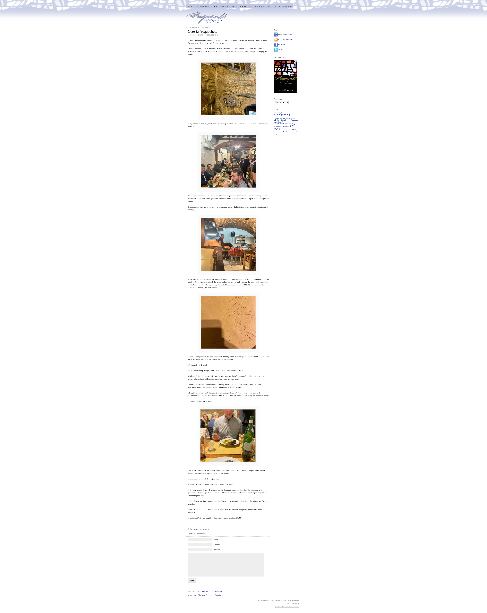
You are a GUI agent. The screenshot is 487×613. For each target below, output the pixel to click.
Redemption (285, 126)
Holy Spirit (280, 120)
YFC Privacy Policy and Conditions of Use (287, 606)
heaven (293, 118)
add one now (204, 529)
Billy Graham (282, 113)
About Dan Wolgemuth (225, 6)
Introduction (203, 6)
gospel (288, 118)
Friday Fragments (206, 17)
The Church (286, 132)
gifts (284, 118)
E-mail (217, 545)
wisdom (296, 132)
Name (217, 539)
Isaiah (289, 121)
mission (291, 123)
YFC (275, 134)
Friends (280, 118)
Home (190, 6)
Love (286, 123)
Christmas (282, 115)
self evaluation (284, 127)
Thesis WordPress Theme (278, 601)
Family (276, 118)
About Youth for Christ (253, 6)
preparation (277, 126)
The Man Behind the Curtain (209, 595)
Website (217, 550)
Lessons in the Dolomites (212, 591)
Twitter (280, 49)
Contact (287, 6)
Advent (276, 113)
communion (294, 116)
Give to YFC (274, 6)
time (292, 132)
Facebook (281, 44)
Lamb (283, 123)
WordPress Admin (293, 603)
